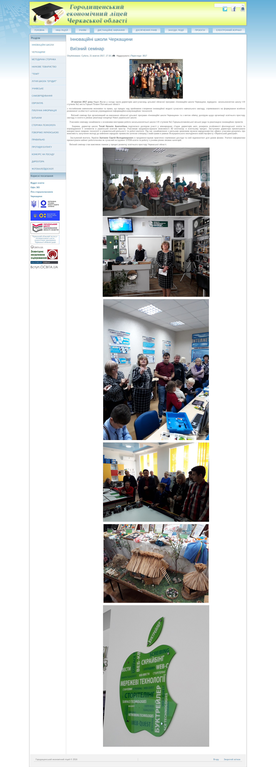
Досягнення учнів (146, 30)
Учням (82, 30)
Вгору (216, 759)
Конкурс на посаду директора (43, 158)
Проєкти (200, 30)
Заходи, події (176, 30)
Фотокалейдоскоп (43, 169)
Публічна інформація (44, 110)
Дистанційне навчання (111, 30)
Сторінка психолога (44, 125)
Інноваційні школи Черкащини (43, 48)
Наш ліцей (62, 30)
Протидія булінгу (42, 147)
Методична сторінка (44, 59)
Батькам (37, 118)
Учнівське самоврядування (42, 92)
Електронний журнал (228, 30)
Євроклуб (37, 103)
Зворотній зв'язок (232, 759)
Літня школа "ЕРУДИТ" (44, 81)
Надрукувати (123, 56)
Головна (39, 30)
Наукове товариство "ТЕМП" (44, 70)
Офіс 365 (35, 187)
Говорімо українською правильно (45, 136)
